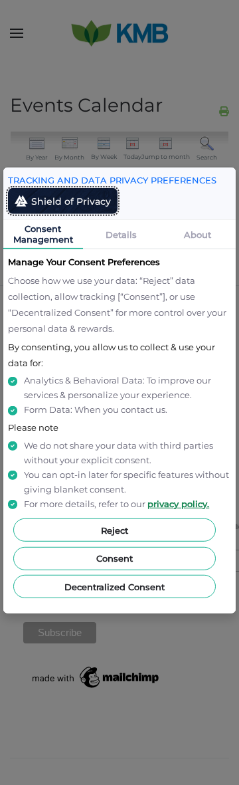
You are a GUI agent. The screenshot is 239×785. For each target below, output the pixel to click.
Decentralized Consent (114, 586)
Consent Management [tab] (43, 233)
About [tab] (197, 234)
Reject (114, 529)
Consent (114, 558)
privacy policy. (178, 504)
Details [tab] (121, 234)
